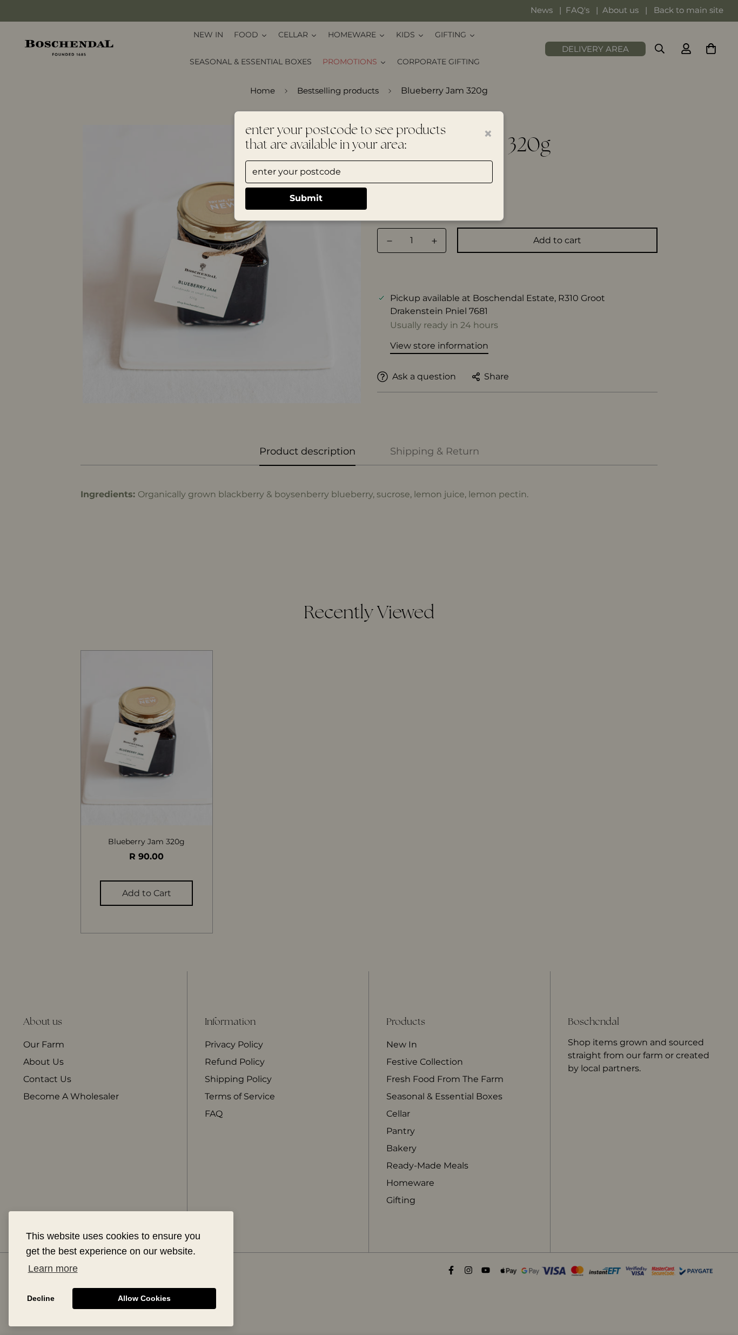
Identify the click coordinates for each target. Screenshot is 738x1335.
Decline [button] (41, 1298)
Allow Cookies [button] (144, 1298)
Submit (306, 198)
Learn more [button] (53, 1268)
